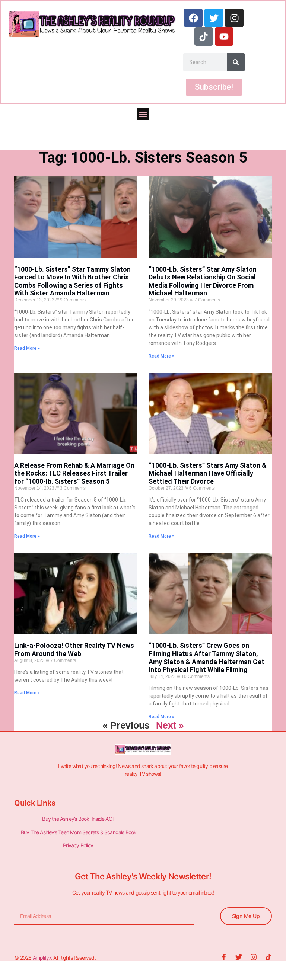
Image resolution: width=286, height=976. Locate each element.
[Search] (236, 62)
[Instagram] (234, 18)
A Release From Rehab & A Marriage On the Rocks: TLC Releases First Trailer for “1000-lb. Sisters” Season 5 (74, 473)
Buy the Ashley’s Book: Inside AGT (78, 819)
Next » (170, 725)
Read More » (27, 348)
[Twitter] (213, 18)
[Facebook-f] (223, 957)
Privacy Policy (78, 845)
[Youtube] (224, 36)
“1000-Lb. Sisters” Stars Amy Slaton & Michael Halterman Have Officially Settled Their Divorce (208, 473)
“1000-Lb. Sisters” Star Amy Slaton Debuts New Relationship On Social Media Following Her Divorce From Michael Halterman (203, 281)
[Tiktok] (203, 36)
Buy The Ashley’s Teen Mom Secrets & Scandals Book (79, 832)
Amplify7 (42, 957)
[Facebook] (193, 18)
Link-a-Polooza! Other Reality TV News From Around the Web (74, 649)
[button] (143, 114)
